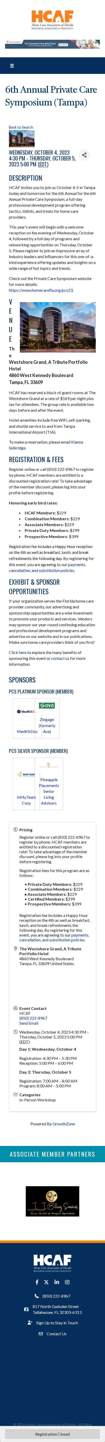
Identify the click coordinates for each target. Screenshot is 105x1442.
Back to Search (21, 127)
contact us (60, 658)
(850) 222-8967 (33, 1018)
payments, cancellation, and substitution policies (54, 937)
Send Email (28, 1023)
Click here (18, 652)
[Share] (84, 155)
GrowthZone (63, 1123)
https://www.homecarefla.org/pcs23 (41, 290)
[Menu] (12, 65)
